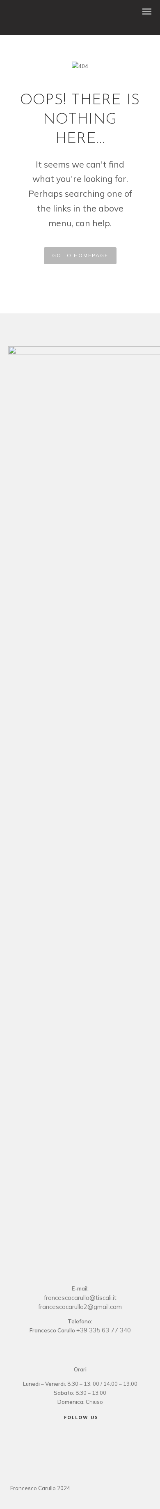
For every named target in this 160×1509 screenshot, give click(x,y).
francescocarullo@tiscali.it (80, 1298)
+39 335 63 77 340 (103, 1330)
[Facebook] (69, 1440)
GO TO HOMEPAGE (80, 255)
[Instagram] (88, 1440)
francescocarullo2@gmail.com (80, 1307)
